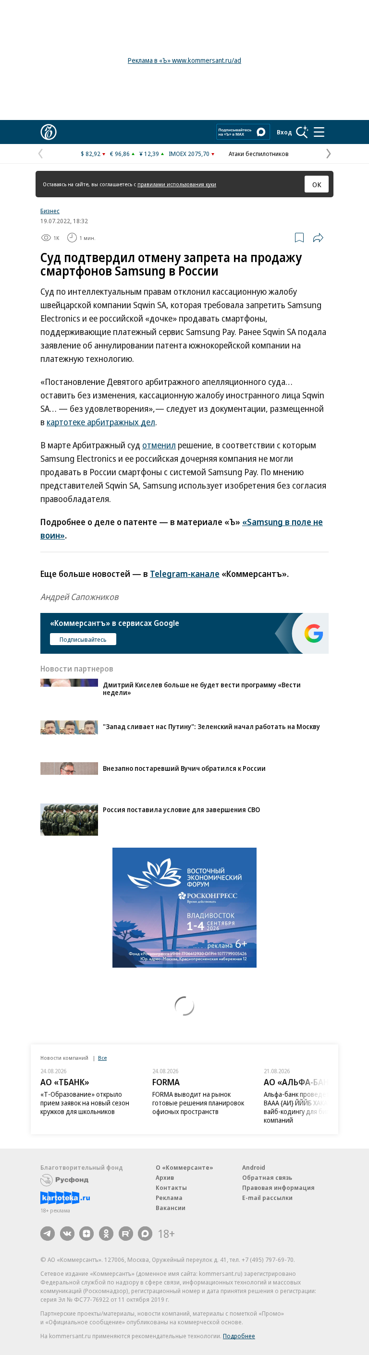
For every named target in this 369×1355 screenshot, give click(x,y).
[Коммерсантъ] (48, 132)
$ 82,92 (90, 153)
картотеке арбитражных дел (101, 422)
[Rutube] (126, 1233)
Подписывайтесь (83, 639)
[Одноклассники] (106, 1233)
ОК (316, 184)
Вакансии (170, 1207)
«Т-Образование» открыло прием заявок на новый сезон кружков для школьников (84, 1103)
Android (253, 1167)
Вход (284, 132)
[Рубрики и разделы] (319, 132)
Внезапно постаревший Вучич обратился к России (184, 768)
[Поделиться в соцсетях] (318, 237)
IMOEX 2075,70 (189, 153)
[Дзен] (86, 1233)
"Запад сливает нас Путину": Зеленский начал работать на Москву (211, 726)
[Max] (145, 1233)
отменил (159, 445)
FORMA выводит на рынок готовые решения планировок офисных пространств (198, 1103)
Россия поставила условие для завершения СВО (181, 809)
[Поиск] (302, 132)
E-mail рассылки (267, 1197)
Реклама (169, 1197)
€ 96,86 (120, 153)
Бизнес (50, 210)
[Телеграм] (47, 1233)
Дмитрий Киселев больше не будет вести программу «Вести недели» (202, 688)
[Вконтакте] (67, 1233)
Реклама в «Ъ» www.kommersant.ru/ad (184, 60)
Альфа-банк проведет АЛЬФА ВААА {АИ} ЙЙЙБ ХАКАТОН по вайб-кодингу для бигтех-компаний (308, 1107)
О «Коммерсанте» (184, 1167)
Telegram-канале (185, 573)
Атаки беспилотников (259, 153)
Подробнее (239, 1335)
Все (102, 1057)
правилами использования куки (176, 184)
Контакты (171, 1187)
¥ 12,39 (149, 153)
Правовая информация (278, 1187)
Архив (165, 1177)
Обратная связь (267, 1177)
